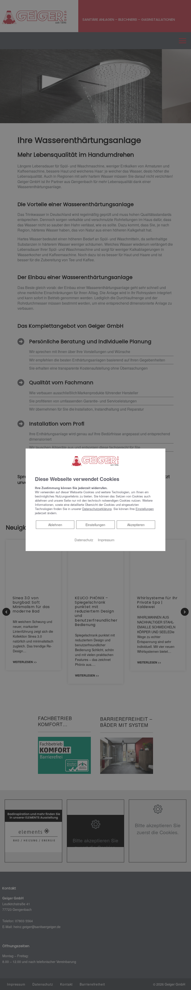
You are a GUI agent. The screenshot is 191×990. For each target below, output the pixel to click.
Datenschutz (84, 539)
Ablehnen (55, 524)
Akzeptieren (136, 524)
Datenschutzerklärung (97, 509)
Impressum (106, 539)
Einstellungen (95, 524)
